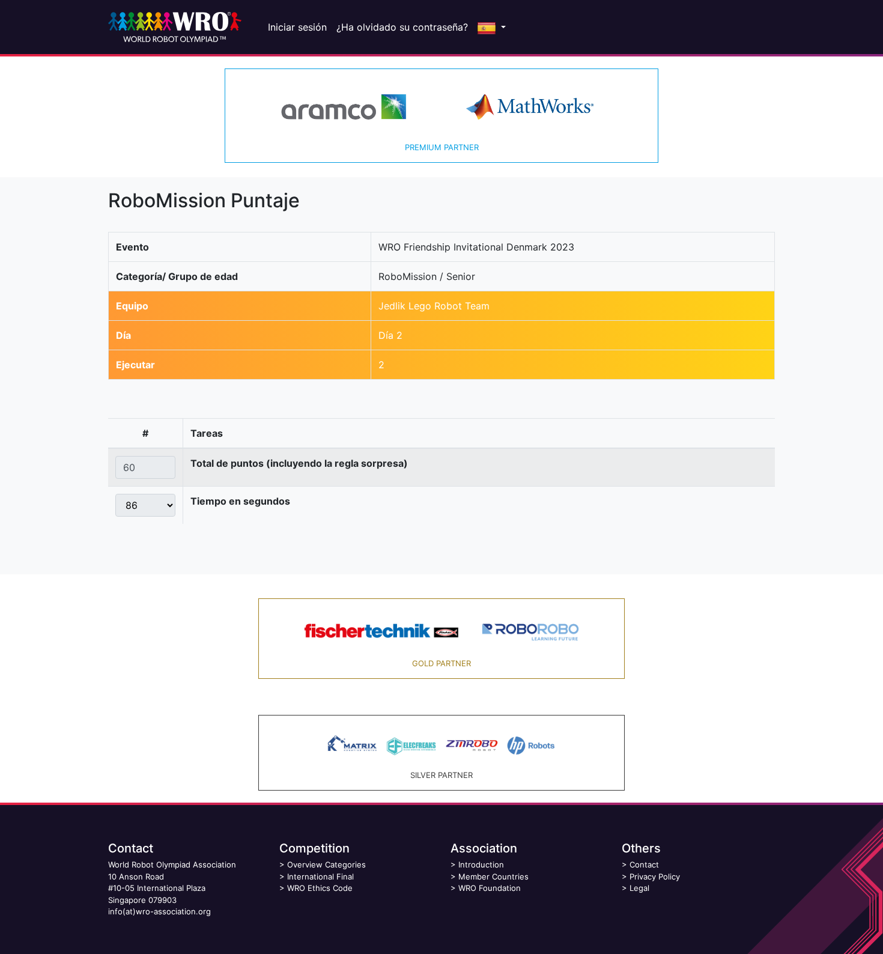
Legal (639, 888)
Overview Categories (326, 864)
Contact (644, 864)
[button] (492, 27)
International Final (320, 876)
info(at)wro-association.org (159, 911)
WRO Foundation (489, 888)
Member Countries (493, 876)
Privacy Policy (655, 876)
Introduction (481, 864)
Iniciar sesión (297, 27)
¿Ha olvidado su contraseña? (402, 27)
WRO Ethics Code (320, 888)
